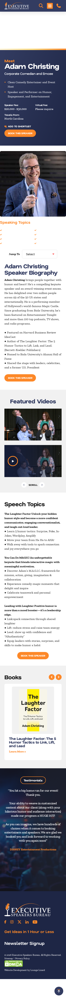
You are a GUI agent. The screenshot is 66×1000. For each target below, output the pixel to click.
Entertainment (12, 243)
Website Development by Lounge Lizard (24, 970)
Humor (41, 234)
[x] (19, 922)
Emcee (7, 238)
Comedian (9, 234)
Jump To (14, 254)
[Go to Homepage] (16, 5)
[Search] (41, 6)
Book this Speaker (20, 133)
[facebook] (5, 922)
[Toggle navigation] (50, 6)
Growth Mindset (47, 230)
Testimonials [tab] (33, 780)
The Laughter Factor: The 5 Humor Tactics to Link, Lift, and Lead (32, 742)
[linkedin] (27, 922)
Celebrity (8, 230)
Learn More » (17, 751)
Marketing (44, 243)
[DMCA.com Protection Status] (13, 963)
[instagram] (12, 922)
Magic (41, 238)
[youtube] (35, 922)
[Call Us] (59, 6)
